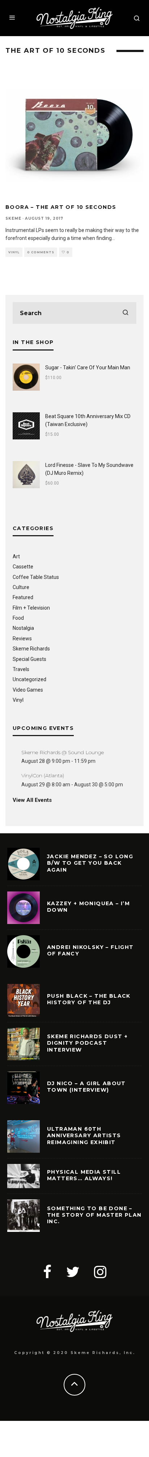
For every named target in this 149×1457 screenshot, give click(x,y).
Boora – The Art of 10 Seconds (60, 207)
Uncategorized (29, 679)
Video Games (28, 690)
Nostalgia (23, 628)
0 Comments (40, 252)
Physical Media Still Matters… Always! (84, 1175)
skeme (13, 218)
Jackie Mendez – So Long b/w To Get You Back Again (90, 863)
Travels (21, 669)
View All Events (32, 800)
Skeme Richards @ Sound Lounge (62, 752)
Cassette (23, 567)
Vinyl (14, 252)
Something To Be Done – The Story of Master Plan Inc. (94, 1215)
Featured (23, 597)
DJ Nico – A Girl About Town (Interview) (86, 1086)
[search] (125, 313)
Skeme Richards (31, 649)
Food (18, 618)
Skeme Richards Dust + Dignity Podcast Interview (87, 1043)
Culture (21, 587)
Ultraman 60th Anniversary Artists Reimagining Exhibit (84, 1135)
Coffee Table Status (36, 577)
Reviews (22, 638)
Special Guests (29, 659)
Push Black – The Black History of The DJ (89, 999)
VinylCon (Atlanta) (42, 775)
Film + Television (31, 608)
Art (16, 556)
